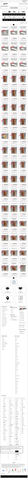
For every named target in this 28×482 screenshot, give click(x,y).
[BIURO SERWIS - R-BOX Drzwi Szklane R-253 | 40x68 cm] (5, 32)
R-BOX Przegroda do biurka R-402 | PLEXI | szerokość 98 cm (5, 59)
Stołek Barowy (17, 378)
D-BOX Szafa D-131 (5, 174)
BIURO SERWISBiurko (14, 14)
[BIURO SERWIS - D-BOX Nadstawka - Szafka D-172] (5, 268)
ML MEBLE (16, 431)
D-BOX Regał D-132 (14, 174)
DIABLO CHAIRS (5, 430)
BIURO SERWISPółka (18, 19)
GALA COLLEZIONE (10, 412)
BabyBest (4, 411)
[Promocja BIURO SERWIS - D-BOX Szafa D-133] (21, 177)
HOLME (10, 428)
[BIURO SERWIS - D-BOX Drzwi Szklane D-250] (23, 268)
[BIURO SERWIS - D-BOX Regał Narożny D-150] (23, 208)
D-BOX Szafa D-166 (14, 233)
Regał (16, 372)
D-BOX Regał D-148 (5, 203)
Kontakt (3, 312)
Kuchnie (3, 340)
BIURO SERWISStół (9, 19)
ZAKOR (22, 433)
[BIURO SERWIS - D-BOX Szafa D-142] (14, 193)
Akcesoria (16, 337)
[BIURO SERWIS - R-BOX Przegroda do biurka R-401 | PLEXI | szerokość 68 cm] (23, 48)
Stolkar (22, 416)
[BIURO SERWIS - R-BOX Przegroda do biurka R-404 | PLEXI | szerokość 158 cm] (23, 64)
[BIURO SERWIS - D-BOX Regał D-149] (14, 208)
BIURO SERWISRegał (18, 14)
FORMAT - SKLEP (11, 405)
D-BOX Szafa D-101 (5, 74)
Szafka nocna (17, 381)
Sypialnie (3, 349)
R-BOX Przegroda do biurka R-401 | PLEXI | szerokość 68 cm (23, 43)
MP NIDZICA (16, 436)
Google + (12, 312)
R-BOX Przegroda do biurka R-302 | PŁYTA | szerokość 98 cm (23, 27)
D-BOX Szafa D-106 (23, 88)
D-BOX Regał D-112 (23, 117)
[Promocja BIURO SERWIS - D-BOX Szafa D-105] (12, 91)
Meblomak (16, 420)
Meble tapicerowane (4, 343)
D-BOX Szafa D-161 (23, 218)
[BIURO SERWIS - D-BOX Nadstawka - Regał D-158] (14, 223)
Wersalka (16, 387)
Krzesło (16, 352)
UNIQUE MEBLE (23, 425)
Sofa (15, 374)
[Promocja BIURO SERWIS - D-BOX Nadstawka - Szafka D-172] (3, 266)
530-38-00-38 (22, 320)
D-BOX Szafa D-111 (14, 117)
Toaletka (16, 384)
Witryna (16, 390)
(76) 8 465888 (22, 317)
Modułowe (16, 365)
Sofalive (22, 411)
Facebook (12, 309)
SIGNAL (22, 408)
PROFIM (16, 459)
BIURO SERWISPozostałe (4, 14)
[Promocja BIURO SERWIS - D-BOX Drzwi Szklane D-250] (21, 266)
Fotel (15, 342)
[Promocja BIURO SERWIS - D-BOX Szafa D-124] (12, 148)
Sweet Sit (22, 422)
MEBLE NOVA (16, 414)
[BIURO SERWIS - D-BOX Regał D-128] (5, 164)
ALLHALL (4, 404)
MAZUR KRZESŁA (16, 403)
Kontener (16, 349)
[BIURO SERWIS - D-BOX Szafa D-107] (5, 107)
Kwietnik (16, 355)
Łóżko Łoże (16, 359)
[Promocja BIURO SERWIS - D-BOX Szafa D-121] (21, 134)
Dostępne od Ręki (4, 318)
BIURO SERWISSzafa (9, 14)
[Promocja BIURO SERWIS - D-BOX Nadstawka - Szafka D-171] (21, 251)
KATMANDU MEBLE (10, 436)
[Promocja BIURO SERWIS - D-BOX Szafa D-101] (3, 77)
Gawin (10, 415)
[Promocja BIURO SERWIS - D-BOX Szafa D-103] (21, 77)
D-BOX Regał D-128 (5, 160)
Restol (22, 402)
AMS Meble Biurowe (4, 406)
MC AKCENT (16, 405)
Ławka (16, 358)
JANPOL (10, 431)
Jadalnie (3, 339)
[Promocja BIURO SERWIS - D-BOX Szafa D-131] (3, 177)
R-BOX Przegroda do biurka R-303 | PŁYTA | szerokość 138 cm (5, 43)
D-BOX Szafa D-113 (14, 131)
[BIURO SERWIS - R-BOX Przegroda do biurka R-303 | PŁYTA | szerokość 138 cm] (5, 48)
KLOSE (10, 438)
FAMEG (10, 402)
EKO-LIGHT (4, 436)
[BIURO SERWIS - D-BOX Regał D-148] (5, 208)
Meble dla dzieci (4, 342)
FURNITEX (10, 408)
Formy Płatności (4, 314)
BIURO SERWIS (5, 417)
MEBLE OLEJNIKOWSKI (17, 418)
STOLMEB (22, 419)
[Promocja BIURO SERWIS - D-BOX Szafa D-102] (12, 77)
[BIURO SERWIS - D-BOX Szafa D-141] (5, 193)
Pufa (15, 371)
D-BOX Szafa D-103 (23, 74)
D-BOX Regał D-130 (23, 160)
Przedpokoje (3, 346)
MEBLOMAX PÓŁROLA (16, 424)
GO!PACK (10, 418)
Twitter (12, 310)
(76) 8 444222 (22, 314)
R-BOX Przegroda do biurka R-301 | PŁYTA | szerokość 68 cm (14, 27)
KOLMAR (10, 441)
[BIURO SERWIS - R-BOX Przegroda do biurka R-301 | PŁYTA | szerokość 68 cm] (14, 32)
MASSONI (16, 401)
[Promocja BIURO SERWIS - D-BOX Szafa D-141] (3, 191)
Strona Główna (4, 308)
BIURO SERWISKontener (4, 19)
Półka (16, 368)
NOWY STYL (16, 442)
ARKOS (4, 408)
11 (17, 24)
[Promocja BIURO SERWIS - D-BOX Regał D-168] (21, 236)
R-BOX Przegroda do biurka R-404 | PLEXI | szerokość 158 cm (23, 59)
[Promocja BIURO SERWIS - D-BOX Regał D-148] (3, 206)
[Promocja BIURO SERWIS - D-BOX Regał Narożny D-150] (21, 206)
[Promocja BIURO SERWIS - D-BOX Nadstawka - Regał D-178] (12, 266)
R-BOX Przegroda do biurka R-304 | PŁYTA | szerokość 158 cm (14, 43)
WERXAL (22, 431)
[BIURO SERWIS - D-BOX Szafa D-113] (14, 136)
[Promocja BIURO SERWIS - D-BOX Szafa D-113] (12, 134)
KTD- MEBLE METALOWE (10, 445)
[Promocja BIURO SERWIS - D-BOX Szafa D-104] (3, 91)
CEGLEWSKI (4, 424)
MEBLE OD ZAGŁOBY (16, 416)
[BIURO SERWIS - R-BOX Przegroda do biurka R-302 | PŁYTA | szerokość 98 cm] (23, 32)
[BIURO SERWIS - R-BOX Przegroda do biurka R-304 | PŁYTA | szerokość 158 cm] (14, 48)
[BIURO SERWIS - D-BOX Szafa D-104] (5, 93)
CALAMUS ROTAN (4, 422)
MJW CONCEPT (17, 429)
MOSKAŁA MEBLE (16, 434)
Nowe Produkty (4, 317)
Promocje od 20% (4, 321)
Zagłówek (16, 391)
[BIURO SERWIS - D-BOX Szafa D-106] (23, 93)
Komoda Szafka (17, 346)
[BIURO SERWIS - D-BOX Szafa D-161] (23, 223)
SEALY (22, 405)
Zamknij (17, 451)
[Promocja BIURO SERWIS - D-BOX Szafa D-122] (3, 148)
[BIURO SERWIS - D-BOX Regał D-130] (23, 164)
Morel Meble (16, 432)
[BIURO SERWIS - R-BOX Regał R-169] (5, 136)
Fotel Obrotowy (17, 343)
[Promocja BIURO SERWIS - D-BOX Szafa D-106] (21, 91)
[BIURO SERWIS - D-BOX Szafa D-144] (23, 193)
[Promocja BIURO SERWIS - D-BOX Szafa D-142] (12, 191)
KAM (9, 434)
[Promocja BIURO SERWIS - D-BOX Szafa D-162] (3, 236)
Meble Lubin (3, 473)
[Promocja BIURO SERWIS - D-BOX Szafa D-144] (21, 191)
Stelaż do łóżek (17, 375)
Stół (15, 377)
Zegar (16, 393)
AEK (3, 401)
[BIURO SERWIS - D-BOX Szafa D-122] (5, 150)
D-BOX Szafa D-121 (23, 131)
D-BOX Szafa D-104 (5, 88)
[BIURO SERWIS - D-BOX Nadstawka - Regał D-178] (14, 268)
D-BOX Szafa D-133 (23, 174)
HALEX (10, 421)
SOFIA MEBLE (23, 413)
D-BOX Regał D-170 (14, 248)
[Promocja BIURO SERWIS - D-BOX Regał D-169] (3, 251)
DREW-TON (4, 433)
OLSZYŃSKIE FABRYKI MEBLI (17, 444)
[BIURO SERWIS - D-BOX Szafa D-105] (14, 93)
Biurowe (3, 337)
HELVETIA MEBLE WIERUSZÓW (11, 425)
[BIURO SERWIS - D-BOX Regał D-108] (14, 107)
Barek (16, 339)
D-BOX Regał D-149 (14, 203)
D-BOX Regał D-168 (23, 233)
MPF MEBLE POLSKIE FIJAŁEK (16, 439)
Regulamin (3, 311)
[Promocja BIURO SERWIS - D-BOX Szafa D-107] (3, 105)
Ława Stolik (16, 356)
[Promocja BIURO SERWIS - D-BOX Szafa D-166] (12, 236)
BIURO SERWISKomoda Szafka (23, 14)
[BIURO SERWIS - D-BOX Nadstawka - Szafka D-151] (5, 223)
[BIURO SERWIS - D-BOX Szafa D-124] (14, 150)
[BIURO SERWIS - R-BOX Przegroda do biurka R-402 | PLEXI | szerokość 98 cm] (5, 64)
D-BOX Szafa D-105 (14, 88)
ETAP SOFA (4, 438)
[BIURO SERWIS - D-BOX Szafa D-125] (23, 150)
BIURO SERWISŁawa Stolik (14, 19)
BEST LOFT (4, 414)
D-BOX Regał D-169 (5, 248)
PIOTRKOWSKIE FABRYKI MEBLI (17, 454)
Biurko (16, 340)
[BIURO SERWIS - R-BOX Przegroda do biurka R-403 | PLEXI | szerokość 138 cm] (14, 64)
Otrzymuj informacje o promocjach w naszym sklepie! (14, 316)
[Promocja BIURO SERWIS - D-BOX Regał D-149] (12, 206)
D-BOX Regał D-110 (5, 117)
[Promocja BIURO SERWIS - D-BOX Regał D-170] (12, 251)
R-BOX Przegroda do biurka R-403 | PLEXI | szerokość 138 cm (14, 59)
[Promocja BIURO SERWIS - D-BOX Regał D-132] (12, 177)
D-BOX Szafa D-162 (5, 233)
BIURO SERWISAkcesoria (23, 19)
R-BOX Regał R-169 (5, 131)
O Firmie (3, 315)
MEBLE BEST (16, 411)
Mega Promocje (4, 324)
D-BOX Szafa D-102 (14, 74)
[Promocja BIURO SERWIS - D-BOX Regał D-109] (21, 105)
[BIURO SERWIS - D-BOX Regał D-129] (14, 164)
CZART (4, 427)
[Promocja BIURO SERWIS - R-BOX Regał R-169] (3, 134)
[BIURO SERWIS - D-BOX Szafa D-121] (23, 136)
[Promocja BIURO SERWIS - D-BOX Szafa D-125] (21, 148)
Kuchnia (16, 353)
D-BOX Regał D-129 (14, 160)
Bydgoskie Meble (5, 420)
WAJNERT (22, 428)
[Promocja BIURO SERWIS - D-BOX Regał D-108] (12, 105)
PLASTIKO (16, 456)
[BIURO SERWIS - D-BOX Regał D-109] (23, 107)
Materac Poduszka (17, 362)
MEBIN (16, 408)
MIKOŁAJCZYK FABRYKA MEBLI (17, 427)
